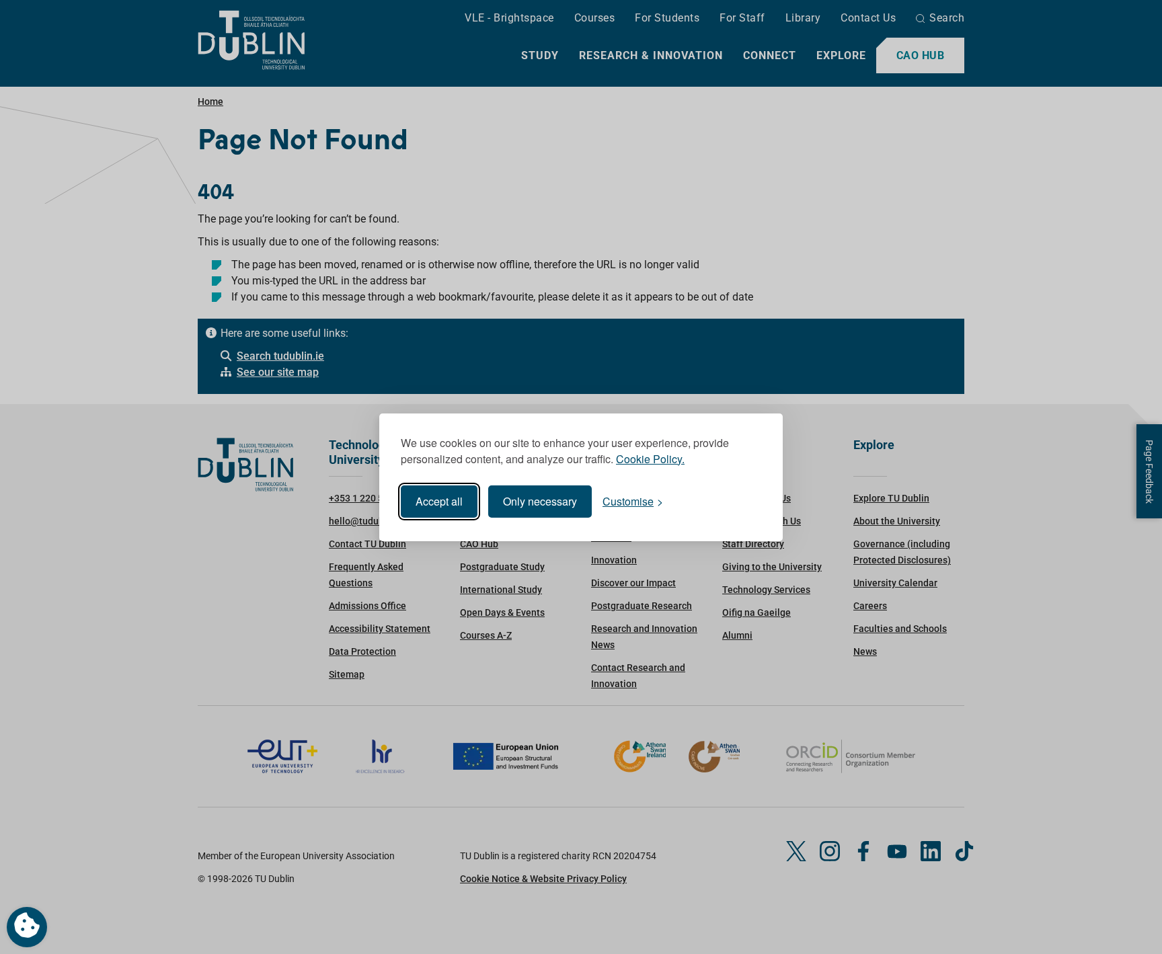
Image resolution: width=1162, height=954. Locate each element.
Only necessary (540, 501)
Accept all (439, 501)
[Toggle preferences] (27, 927)
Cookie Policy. (650, 459)
